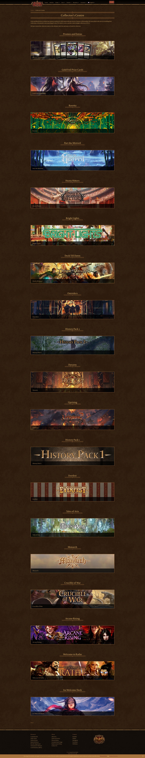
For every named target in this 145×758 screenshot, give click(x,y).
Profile (111, 2)
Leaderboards (34, 736)
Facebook (75, 742)
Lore (62, 2)
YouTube (74, 736)
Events (68, 2)
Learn (46, 2)
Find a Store (34, 738)
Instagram (75, 740)
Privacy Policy (55, 740)
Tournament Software (36, 746)
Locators (83, 2)
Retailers (75, 2)
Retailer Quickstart (36, 744)
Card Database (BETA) (36, 747)
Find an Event (34, 740)
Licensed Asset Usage (57, 742)
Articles (52, 2)
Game (57, 2)
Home (32, 10)
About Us (54, 736)
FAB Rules (75, 744)
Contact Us (54, 746)
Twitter (74, 738)
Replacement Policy (57, 744)
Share (32, 722)
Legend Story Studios (74, 752)
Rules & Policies (35, 742)
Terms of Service (56, 738)
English (91, 2)
